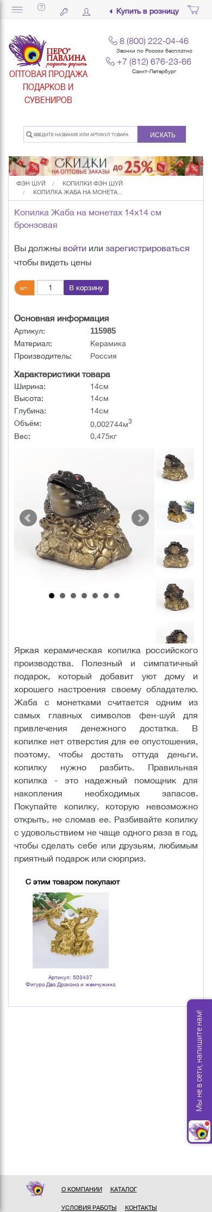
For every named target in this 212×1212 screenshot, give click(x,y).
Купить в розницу (147, 11)
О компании (81, 1189)
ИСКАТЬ (163, 135)
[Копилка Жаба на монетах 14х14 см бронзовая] (84, 518)
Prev (28, 518)
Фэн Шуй (31, 183)
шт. (24, 287)
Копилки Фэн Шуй (93, 183)
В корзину (86, 288)
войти (74, 248)
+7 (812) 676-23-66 (154, 61)
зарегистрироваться (147, 248)
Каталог (123, 1189)
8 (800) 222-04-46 (154, 41)
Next (140, 518)
